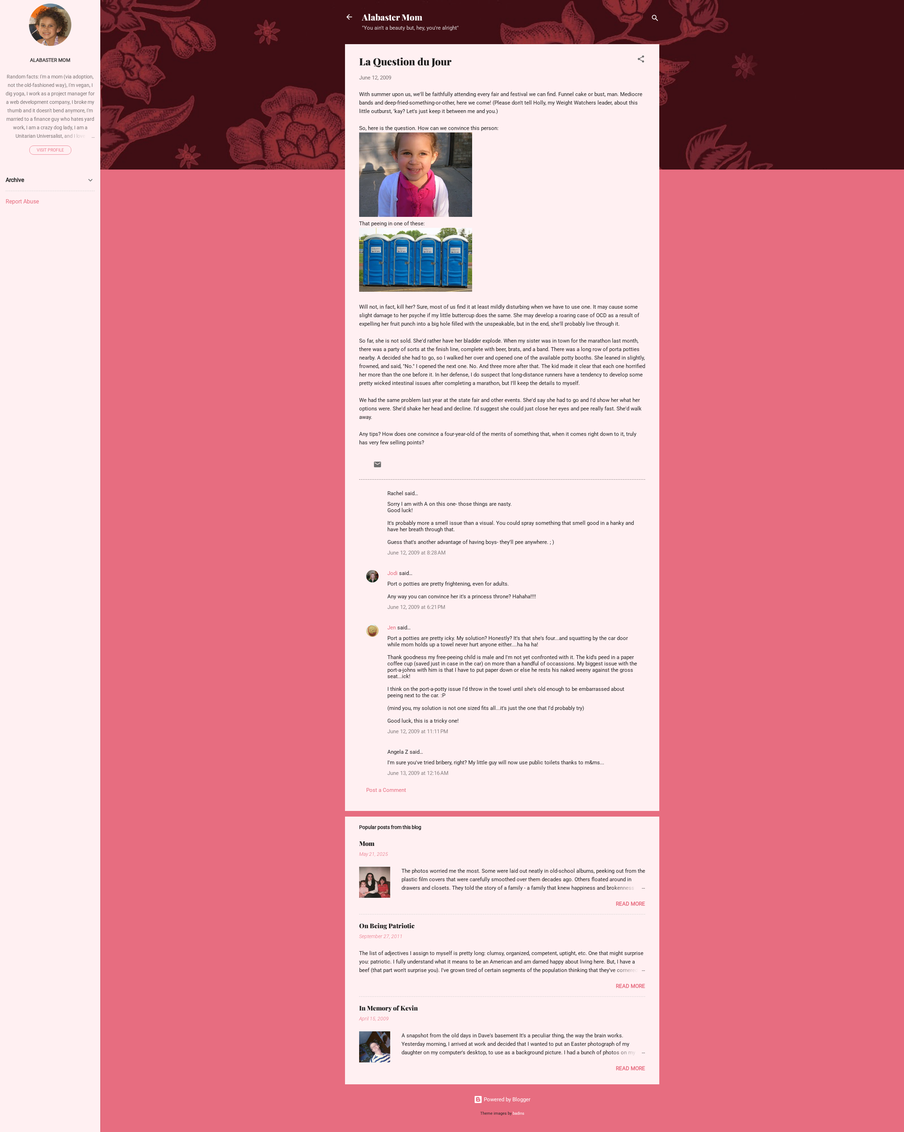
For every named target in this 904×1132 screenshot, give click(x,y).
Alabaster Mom (392, 17)
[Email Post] (377, 467)
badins (518, 1113)
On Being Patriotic (387, 925)
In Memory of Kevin (388, 1008)
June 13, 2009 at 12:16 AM (417, 773)
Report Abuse (22, 201)
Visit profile (50, 150)
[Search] (655, 19)
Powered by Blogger (506, 1099)
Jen (391, 627)
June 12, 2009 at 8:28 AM (416, 553)
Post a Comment (386, 790)
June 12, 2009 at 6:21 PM (416, 607)
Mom (366, 843)
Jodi (392, 573)
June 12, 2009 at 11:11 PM (417, 731)
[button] (641, 60)
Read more (630, 904)
